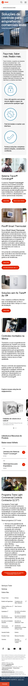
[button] (14, 573)
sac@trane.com (8, 665)
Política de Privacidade (7, 667)
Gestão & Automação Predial (9, 7)
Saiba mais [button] (21, 679)
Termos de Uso (5, 669)
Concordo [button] (4, 684)
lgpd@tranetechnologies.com (8, 671)
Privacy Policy (16, 667)
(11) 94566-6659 (10, 664)
